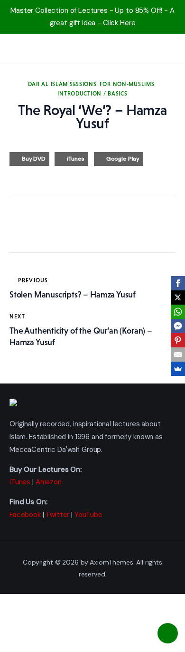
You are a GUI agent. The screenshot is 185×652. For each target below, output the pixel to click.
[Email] (178, 354)
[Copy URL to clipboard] (104, 226)
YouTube (88, 514)
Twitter (57, 514)
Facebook (25, 514)
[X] (178, 297)
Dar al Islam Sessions (62, 84)
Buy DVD (34, 159)
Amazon (49, 482)
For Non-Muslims (127, 84)
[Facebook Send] (178, 326)
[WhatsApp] (178, 312)
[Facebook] (178, 283)
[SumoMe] (178, 369)
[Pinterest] (178, 340)
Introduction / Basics (92, 93)
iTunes (75, 159)
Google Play (122, 159)
